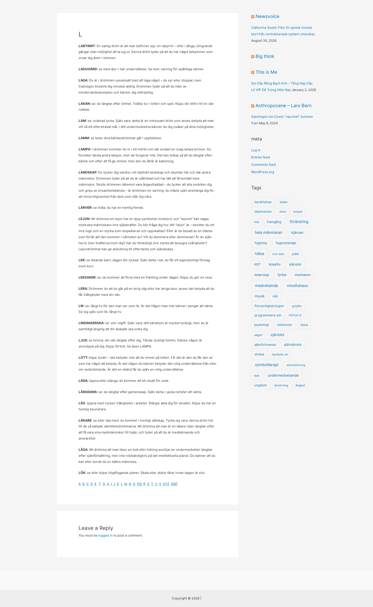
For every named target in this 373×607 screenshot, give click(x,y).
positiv (297, 306)
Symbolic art (280, 354)
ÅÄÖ (174, 484)
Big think (265, 56)
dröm (282, 211)
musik (260, 296)
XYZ (166, 484)
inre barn (278, 254)
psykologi (261, 325)
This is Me (266, 72)
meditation (303, 275)
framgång (274, 222)
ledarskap (261, 275)
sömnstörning (296, 365)
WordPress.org (262, 172)
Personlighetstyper (269, 306)
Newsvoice (267, 16)
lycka (282, 274)
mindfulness (297, 285)
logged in (105, 535)
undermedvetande (283, 375)
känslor (295, 264)
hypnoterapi (286, 243)
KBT (257, 264)
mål (275, 296)
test (256, 375)
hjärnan (297, 232)
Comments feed (263, 165)
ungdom (260, 385)
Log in (256, 150)
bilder (284, 202)
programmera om (267, 315)
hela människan (268, 232)
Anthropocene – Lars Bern (283, 105)
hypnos (261, 243)
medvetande (266, 285)
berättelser (263, 202)
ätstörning (281, 385)
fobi (256, 222)
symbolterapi (266, 364)
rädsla (304, 325)
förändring (299, 221)
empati (297, 211)
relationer (284, 325)
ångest (300, 385)
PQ (139, 484)
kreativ (275, 264)
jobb (295, 254)
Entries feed (260, 157)
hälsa (259, 253)
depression (263, 211)
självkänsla (292, 345)
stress (259, 354)
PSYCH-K (295, 315)
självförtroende (265, 344)
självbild (277, 335)
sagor (258, 335)
